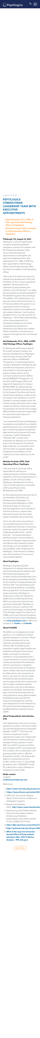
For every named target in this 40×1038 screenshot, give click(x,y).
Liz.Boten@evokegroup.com (15, 779)
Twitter (17, 623)
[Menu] (34, 4)
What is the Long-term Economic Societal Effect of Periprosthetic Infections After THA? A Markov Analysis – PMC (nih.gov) (20, 835)
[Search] (29, 4)
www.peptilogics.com (16, 620)
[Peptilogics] (16, 4)
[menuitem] (29, 4)
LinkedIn (28, 623)
